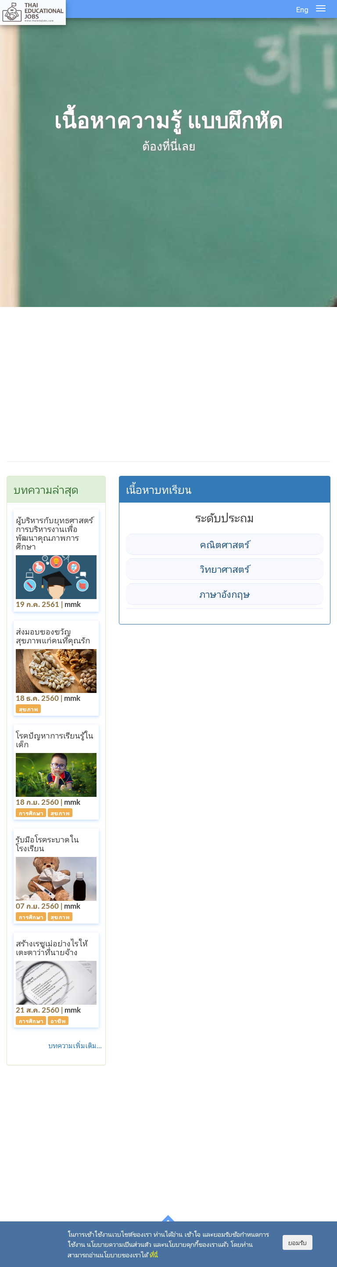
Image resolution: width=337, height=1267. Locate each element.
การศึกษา (31, 812)
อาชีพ (58, 1020)
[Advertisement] (168, 386)
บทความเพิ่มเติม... (76, 1045)
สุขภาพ (28, 708)
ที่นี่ (154, 1254)
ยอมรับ (297, 1242)
